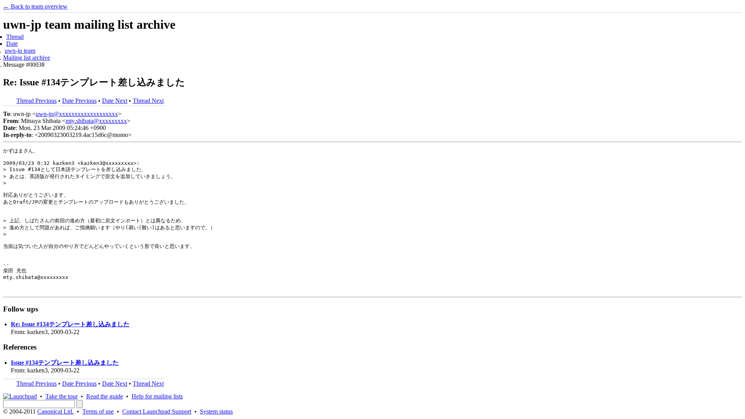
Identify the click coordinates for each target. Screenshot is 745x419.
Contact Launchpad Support (156, 411)
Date (12, 43)
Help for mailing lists (157, 396)
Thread (15, 36)
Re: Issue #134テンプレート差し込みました (70, 324)
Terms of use (98, 411)
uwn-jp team (20, 50)
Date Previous (79, 100)
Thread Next (148, 100)
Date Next (114, 100)
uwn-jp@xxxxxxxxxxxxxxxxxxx (77, 114)
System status (216, 411)
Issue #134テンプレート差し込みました (65, 362)
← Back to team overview (35, 6)
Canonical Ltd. (55, 411)
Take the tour (61, 396)
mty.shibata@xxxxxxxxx (96, 121)
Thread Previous (36, 100)
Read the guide (104, 396)
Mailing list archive (26, 57)
